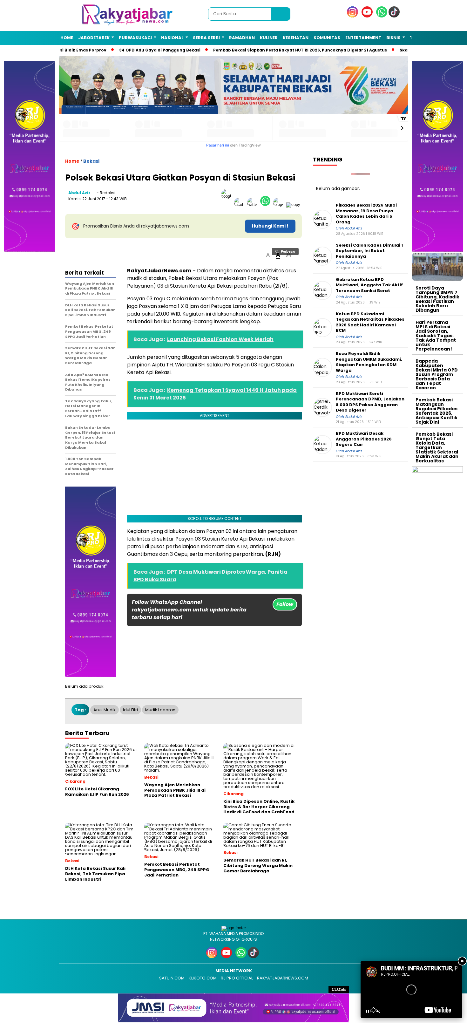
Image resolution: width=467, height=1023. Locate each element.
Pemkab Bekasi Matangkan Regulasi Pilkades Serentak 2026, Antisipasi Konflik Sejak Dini (436, 411)
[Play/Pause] (367, 1011)
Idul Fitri (130, 710)
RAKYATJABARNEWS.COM (282, 978)
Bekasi (91, 161)
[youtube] (368, 16)
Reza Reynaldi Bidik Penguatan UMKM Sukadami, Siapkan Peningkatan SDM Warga (369, 362)
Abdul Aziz (79, 192)
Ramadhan (242, 38)
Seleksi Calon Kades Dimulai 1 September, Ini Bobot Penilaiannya (369, 250)
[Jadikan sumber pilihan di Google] (227, 204)
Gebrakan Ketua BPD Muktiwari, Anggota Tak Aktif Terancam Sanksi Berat (369, 285)
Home (66, 38)
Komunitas (327, 38)
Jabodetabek (94, 38)
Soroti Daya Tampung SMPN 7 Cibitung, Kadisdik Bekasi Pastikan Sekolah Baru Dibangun (437, 299)
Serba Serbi (206, 38)
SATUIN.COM (172, 978)
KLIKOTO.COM (203, 978)
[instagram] (353, 16)
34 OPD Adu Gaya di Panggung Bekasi (153, 50)
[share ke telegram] (279, 204)
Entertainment (363, 38)
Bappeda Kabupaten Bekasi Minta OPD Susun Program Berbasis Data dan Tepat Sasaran (437, 374)
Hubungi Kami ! (270, 226)
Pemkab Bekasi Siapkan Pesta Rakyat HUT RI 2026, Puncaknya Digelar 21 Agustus (294, 50)
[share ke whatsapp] (266, 204)
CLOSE (339, 989)
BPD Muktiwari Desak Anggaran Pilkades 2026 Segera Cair (364, 439)
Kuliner (269, 38)
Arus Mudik (104, 710)
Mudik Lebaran (160, 710)
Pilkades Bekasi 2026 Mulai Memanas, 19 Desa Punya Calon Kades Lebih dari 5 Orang (366, 213)
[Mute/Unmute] (378, 1011)
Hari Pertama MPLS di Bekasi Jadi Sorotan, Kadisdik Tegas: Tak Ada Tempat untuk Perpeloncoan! (436, 335)
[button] (268, 255)
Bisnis (393, 38)
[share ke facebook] (240, 204)
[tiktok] (395, 16)
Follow (284, 604)
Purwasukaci (135, 38)
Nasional (172, 38)
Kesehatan (295, 38)
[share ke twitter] (253, 204)
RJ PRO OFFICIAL (237, 978)
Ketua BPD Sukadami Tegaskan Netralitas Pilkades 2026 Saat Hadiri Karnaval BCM (370, 322)
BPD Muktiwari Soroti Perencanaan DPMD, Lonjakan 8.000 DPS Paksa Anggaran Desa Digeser (370, 402)
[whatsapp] (381, 16)
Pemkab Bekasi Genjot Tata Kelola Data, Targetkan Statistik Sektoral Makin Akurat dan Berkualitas (437, 447)
